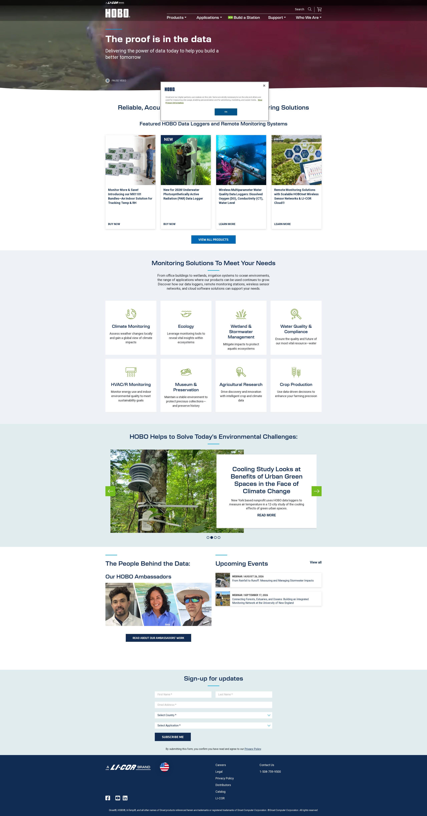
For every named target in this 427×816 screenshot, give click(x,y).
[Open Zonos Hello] (164, 767)
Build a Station (247, 17)
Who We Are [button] (307, 17)
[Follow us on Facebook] (107, 798)
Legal (219, 771)
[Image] (213, 2)
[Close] (264, 85)
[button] (319, 9)
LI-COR (220, 798)
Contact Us (267, 765)
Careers (221, 765)
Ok (226, 112)
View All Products (213, 239)
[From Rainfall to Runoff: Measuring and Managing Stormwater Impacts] (269, 580)
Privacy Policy (253, 749)
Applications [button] (207, 17)
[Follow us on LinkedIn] (125, 798)
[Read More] (267, 491)
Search (310, 9)
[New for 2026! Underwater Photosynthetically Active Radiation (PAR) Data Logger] (186, 182)
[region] (214, 101)
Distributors (223, 785)
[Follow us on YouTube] (117, 798)
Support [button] (275, 17)
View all (316, 562)
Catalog (221, 791)
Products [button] (175, 17)
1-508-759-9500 (270, 771)
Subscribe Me (173, 737)
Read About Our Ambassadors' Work (158, 637)
